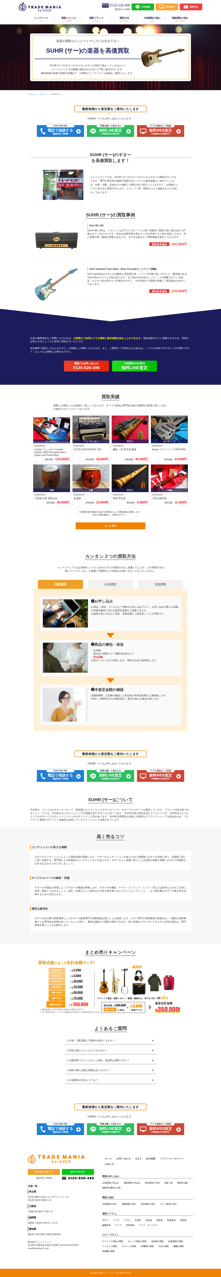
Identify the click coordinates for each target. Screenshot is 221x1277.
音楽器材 (130, 1225)
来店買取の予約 (152, 1183)
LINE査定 (145, 6)
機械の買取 (178, 1246)
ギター (105, 1220)
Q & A (138, 1158)
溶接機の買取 (108, 1251)
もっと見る (110, 526)
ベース (116, 1220)
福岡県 (32, 1217)
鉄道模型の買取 (175, 1241)
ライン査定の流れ (168, 1204)
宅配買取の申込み (132, 1183)
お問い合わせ (123, 1158)
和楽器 (183, 1220)
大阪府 (32, 1206)
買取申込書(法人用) (111, 1188)
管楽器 (159, 1220)
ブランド (43, 94)
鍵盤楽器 (106, 1225)
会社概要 (151, 1158)
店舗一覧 (168, 1183)
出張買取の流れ (109, 1204)
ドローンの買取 (128, 1246)
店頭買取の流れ (148, 1204)
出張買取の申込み (110, 1183)
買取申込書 (182, 1183)
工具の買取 (163, 1246)
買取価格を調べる (44, 1172)
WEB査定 (169, 6)
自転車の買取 (157, 1241)
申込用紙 (98, 657)
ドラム (127, 1220)
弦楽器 (149, 1220)
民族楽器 (171, 1220)
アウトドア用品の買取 (112, 1241)
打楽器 (138, 1220)
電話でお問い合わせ (86, 366)
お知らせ (109, 1164)
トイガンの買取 (109, 1246)
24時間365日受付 (134, 366)
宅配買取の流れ (128, 1204)
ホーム (32, 94)
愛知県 (32, 1229)
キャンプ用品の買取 (137, 1241)
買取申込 (194, 6)
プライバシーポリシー (172, 1158)
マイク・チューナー (148, 1225)
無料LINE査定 (77, 1172)
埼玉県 (32, 1191)
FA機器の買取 (147, 1246)
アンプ (118, 1225)
